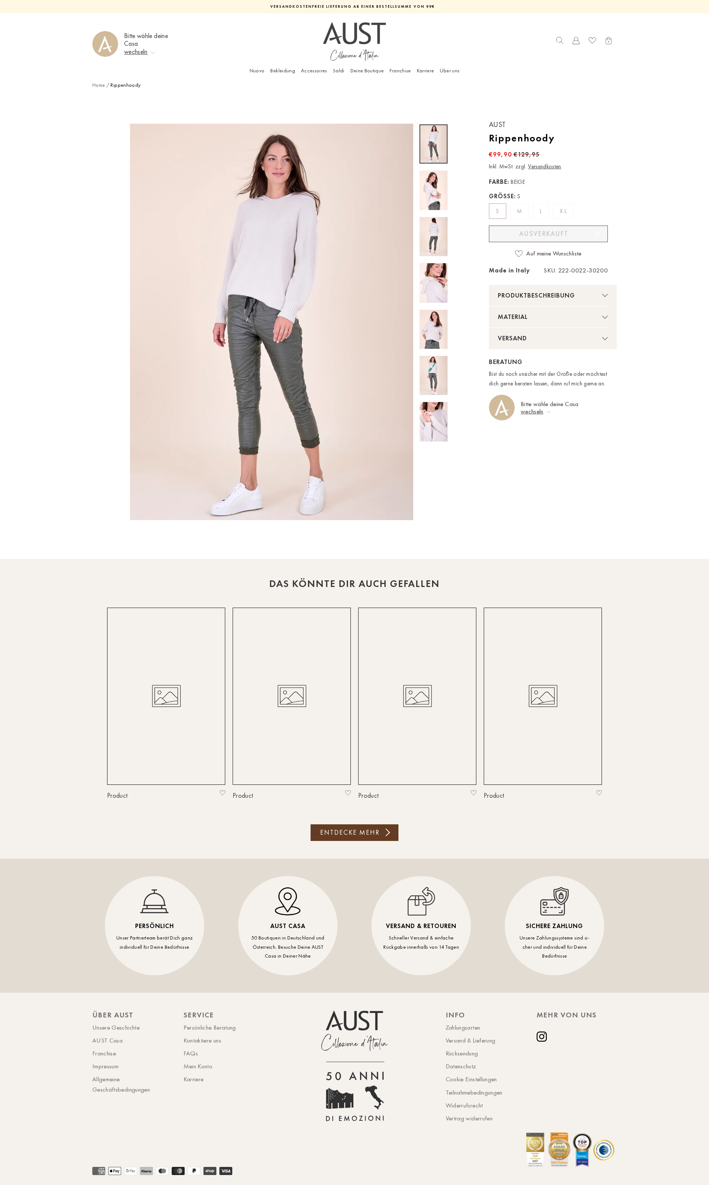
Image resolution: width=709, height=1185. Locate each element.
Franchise (400, 71)
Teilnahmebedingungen (474, 1092)
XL (564, 211)
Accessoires (314, 71)
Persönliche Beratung (210, 1027)
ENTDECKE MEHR (350, 832)
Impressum (105, 1066)
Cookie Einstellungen (471, 1079)
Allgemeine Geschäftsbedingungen (121, 1084)
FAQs (191, 1053)
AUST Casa (107, 1040)
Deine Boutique (367, 71)
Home (98, 85)
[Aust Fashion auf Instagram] (543, 1036)
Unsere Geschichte (116, 1027)
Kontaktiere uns (202, 1040)
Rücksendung (462, 1053)
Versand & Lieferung (471, 1040)
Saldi (339, 71)
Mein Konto (198, 1066)
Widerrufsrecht (464, 1105)
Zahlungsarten (463, 1027)
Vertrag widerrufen (469, 1118)
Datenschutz (461, 1066)
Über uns (449, 71)
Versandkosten (544, 166)
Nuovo (257, 71)
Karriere (425, 71)
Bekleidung (282, 71)
